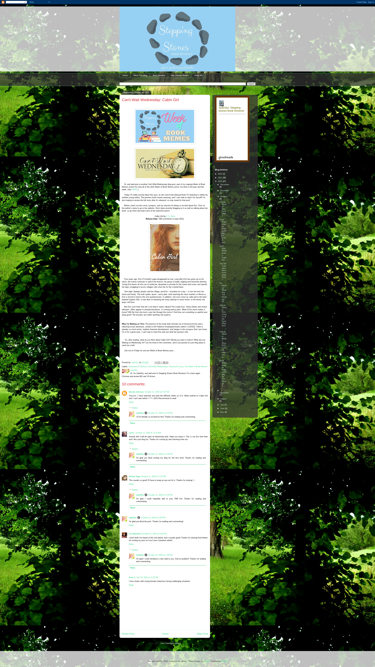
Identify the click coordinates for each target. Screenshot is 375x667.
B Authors (142, 366)
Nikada (207, 661)
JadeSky (140, 413)
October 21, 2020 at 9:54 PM (154, 534)
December (224, 184)
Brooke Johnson (136, 392)
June (222, 408)
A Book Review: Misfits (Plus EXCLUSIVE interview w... (223, 344)
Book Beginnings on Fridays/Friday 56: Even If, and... (223, 231)
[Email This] (156, 362)
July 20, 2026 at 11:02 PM (147, 577)
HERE (134, 189)
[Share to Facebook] (164, 362)
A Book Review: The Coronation (223, 209)
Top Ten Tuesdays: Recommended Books (223, 271)
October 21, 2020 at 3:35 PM (160, 495)
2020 (220, 181)
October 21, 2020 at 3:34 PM (160, 413)
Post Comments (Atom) (171, 643)
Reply (131, 402)
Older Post (202, 634)
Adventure (132, 366)
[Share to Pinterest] (167, 362)
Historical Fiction (176, 366)
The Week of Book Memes (196, 366)
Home (125, 75)
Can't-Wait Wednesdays (158, 366)
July (222, 405)
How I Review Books (180, 75)
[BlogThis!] (158, 362)
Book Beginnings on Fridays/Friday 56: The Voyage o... (223, 373)
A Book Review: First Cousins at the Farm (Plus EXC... (223, 316)
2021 (220, 178)
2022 (220, 174)
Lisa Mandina (135, 534)
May (222, 412)
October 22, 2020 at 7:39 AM (160, 555)
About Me (198, 75)
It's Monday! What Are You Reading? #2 (223, 292)
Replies (135, 408)
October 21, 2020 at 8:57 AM (157, 392)
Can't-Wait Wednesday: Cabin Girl (223, 253)
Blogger (224, 661)
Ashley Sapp (134, 476)
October (223, 196)
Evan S (132, 577)
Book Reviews (159, 75)
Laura (132, 433)
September (224, 393)
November (224, 190)
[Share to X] (161, 362)
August (223, 399)
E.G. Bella (170, 216)
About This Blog (140, 75)
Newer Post (128, 634)
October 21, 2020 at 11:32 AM (148, 433)
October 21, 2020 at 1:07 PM (153, 476)
